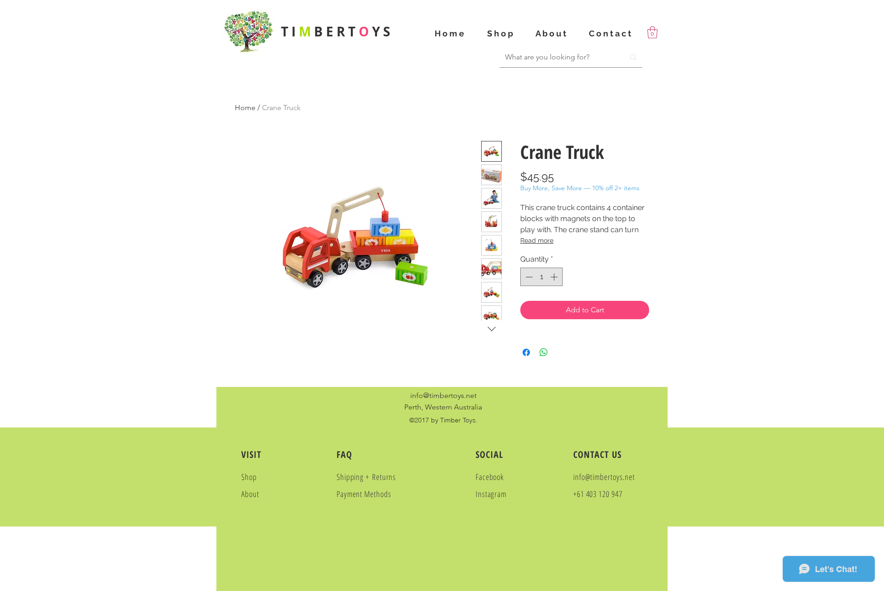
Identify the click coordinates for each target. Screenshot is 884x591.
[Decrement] (528, 277)
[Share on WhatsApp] (543, 352)
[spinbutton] (541, 277)
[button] (652, 32)
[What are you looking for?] (633, 57)
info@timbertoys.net (443, 395)
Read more (536, 240)
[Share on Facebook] (526, 352)
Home (245, 107)
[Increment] (554, 277)
